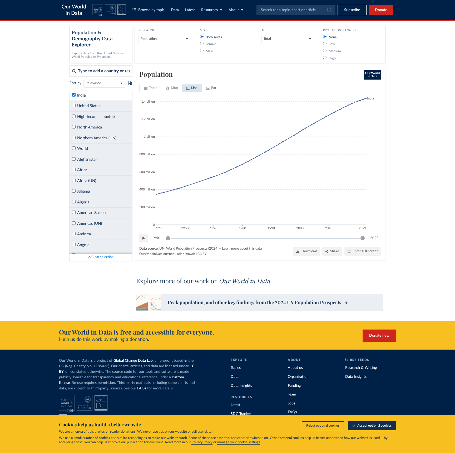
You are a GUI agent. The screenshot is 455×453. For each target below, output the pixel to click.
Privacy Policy (201, 442)
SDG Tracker (241, 414)
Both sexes (214, 37)
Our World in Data (74, 10)
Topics (236, 368)
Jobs (291, 403)
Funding (294, 386)
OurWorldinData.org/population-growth (167, 253)
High (332, 58)
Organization (298, 377)
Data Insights (241, 386)
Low (332, 44)
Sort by (75, 83)
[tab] (151, 88)
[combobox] (295, 10)
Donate (381, 10)
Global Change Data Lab (133, 361)
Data (175, 10)
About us (295, 368)
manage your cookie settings (238, 442)
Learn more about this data (242, 248)
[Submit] (329, 10)
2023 (374, 238)
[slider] (168, 238)
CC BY (201, 253)
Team (292, 394)
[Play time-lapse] (143, 238)
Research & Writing (361, 368)
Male (209, 51)
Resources (209, 10)
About (234, 10)
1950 (156, 238)
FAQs (141, 388)
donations (128, 431)
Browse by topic (151, 10)
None (333, 37)
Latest (190, 10)
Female (211, 44)
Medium (335, 51)
